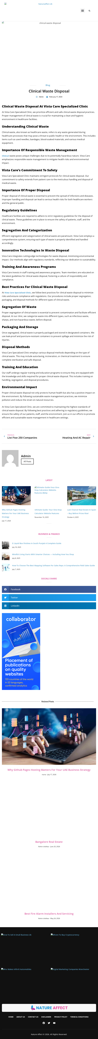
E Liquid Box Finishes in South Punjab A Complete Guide (36, 543)
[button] (82, 10)
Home (10, 1017)
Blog (48, 85)
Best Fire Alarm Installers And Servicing (49, 913)
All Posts (27, 461)
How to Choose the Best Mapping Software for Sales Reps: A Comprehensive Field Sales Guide (53, 565)
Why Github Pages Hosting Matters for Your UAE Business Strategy (15, 513)
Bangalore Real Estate (49, 842)
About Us (20, 1017)
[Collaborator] (21, 689)
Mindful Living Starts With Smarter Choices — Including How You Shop (43, 554)
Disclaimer (46, 1017)
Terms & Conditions (79, 1017)
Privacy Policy (60, 1017)
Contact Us (33, 1017)
